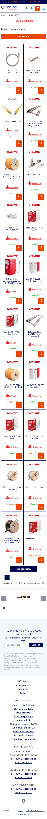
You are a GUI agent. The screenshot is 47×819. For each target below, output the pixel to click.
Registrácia (23, 689)
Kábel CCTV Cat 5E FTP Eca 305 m (34, 386)
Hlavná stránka (23, 685)
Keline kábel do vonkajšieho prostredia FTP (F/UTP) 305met (12, 281)
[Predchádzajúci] (3, 598)
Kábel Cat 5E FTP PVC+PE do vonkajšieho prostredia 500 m (12, 540)
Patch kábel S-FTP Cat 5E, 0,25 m (35, 72)
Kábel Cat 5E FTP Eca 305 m (34, 229)
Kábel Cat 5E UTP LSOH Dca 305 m (34, 437)
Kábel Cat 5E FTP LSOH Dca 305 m (12, 333)
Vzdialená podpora (23, 716)
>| (40, 577)
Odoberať (35, 645)
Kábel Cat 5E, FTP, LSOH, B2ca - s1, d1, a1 (12, 386)
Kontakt (23, 693)
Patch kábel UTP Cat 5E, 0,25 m (12, 72)
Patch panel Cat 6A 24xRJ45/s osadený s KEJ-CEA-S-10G (34, 124)
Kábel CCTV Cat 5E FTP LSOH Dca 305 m (34, 280)
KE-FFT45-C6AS (34, 175)
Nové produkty (23, 712)
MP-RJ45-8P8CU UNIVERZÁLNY (12, 229)
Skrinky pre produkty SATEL (23, 724)
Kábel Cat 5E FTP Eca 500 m (34, 488)
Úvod (3, 15)
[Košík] (37, 8)
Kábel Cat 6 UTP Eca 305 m (34, 539)
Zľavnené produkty (23, 709)
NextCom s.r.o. (24, 815)
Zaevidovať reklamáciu (23, 739)
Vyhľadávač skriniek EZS (23, 727)
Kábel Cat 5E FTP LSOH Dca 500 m (12, 488)
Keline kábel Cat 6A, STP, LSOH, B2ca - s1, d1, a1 (12, 177)
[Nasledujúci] (43, 598)
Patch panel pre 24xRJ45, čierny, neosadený (34, 334)
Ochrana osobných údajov (23, 705)
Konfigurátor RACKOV (23, 731)
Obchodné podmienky (24, 735)
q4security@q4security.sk (17, 2)
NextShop (21, 811)
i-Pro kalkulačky (23, 720)
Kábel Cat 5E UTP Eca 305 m (12, 437)
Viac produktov (23, 568)
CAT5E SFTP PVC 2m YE (12, 122)
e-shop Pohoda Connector (35, 811)
